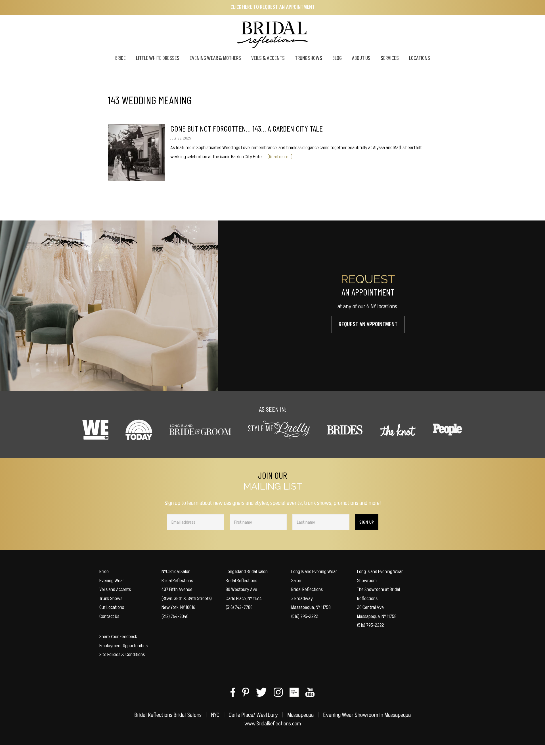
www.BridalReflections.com (272, 724)
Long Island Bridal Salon (247, 571)
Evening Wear (111, 580)
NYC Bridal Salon (176, 571)
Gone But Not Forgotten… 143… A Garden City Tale (246, 128)
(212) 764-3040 (175, 616)
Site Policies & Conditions (122, 654)
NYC (215, 715)
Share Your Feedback (118, 636)
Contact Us (109, 616)
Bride (104, 571)
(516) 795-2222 (304, 616)
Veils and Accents (115, 589)
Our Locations (111, 607)
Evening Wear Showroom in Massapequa (367, 715)
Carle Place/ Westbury (253, 715)
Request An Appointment (368, 324)
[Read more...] (280, 156)
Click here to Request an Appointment (272, 7)
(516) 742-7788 (239, 607)
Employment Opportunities (123, 645)
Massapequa (300, 715)
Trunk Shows (110, 598)
